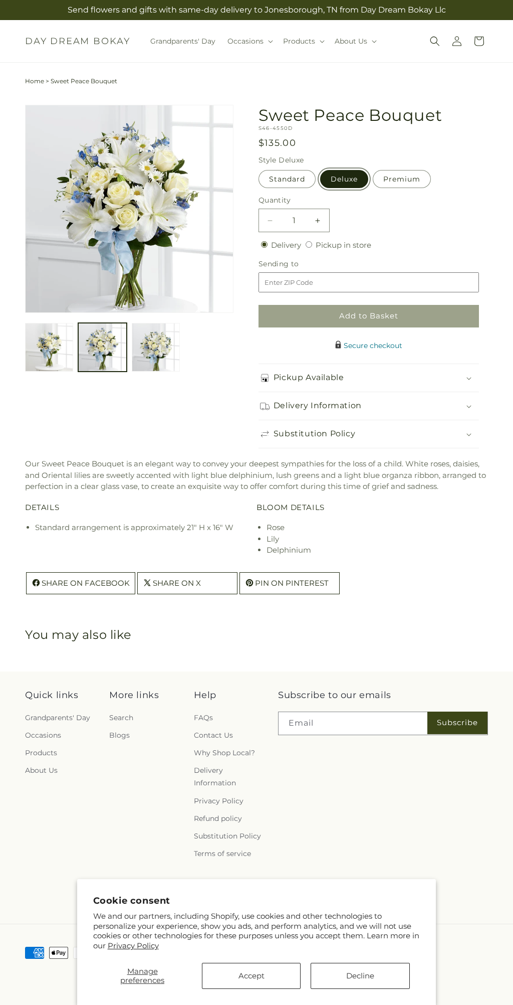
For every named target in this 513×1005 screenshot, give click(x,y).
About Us (41, 770)
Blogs (119, 735)
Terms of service (222, 853)
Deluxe (344, 179)
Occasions (43, 735)
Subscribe (457, 722)
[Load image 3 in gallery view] (156, 347)
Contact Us (213, 735)
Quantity (275, 200)
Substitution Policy (227, 836)
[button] (249, 41)
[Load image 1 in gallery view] (49, 347)
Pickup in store (343, 245)
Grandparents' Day (57, 717)
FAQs (203, 717)
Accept (251, 975)
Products (41, 752)
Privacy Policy (133, 945)
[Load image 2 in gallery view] (102, 347)
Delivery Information (215, 776)
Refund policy (218, 818)
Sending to (294, 264)
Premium (401, 179)
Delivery (287, 245)
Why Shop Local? (224, 752)
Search (121, 717)
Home (34, 81)
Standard (287, 179)
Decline (360, 975)
